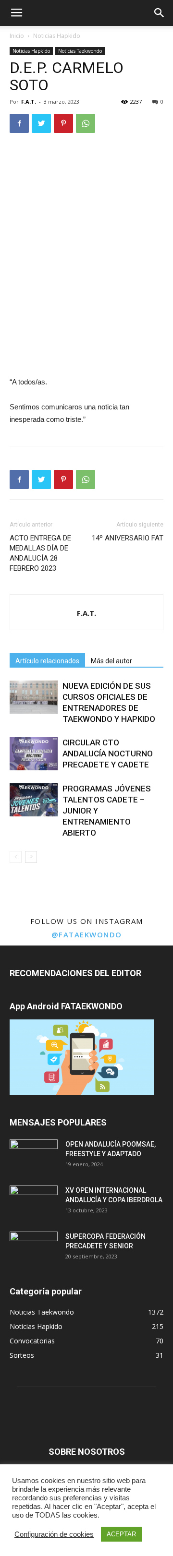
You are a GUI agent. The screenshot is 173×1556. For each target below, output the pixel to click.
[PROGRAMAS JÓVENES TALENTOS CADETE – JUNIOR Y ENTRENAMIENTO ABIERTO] (34, 799)
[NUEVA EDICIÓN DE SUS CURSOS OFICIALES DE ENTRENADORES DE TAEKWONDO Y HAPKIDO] (34, 697)
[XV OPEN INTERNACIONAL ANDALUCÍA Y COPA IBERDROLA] (34, 1202)
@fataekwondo (86, 934)
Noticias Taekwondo (80, 51)
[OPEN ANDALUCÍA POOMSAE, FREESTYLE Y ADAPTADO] (34, 1156)
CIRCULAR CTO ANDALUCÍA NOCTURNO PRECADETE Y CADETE (107, 753)
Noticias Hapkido (56, 36)
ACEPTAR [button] (121, 1534)
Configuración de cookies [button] (54, 1534)
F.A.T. (28, 101)
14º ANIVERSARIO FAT (127, 538)
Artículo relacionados (47, 661)
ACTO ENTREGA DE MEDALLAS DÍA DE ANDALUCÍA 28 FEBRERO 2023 (40, 553)
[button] (159, 13)
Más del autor (111, 661)
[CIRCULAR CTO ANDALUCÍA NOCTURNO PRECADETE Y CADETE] (34, 753)
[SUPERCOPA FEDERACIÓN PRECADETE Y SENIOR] (34, 1248)
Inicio (17, 36)
